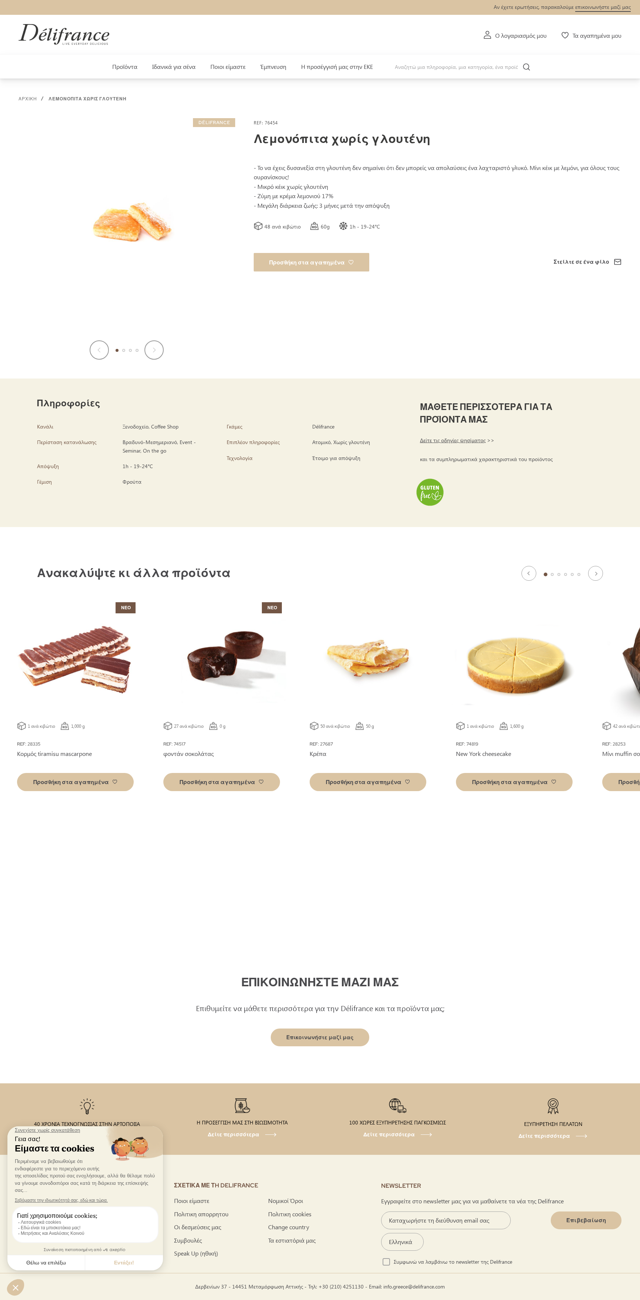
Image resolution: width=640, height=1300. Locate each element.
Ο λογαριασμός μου (521, 35)
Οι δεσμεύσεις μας (197, 1227)
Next (595, 573)
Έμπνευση (273, 66)
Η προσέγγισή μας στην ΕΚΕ (337, 66)
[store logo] (64, 34)
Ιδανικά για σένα (174, 66)
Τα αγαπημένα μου (597, 35)
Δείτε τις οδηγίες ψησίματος (453, 440)
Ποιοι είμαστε (228, 66)
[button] (99, 350)
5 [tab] (572, 574)
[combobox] (465, 67)
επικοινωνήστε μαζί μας (603, 6)
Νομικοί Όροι (285, 1200)
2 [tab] (552, 574)
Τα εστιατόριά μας (292, 1240)
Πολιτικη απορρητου (201, 1214)
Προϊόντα (124, 66)
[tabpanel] (221, 698)
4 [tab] (565, 574)
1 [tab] (545, 574)
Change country (288, 1227)
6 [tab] (578, 574)
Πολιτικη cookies (289, 1214)
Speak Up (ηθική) (196, 1253)
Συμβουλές (188, 1240)
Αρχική (28, 99)
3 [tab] (558, 574)
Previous (528, 573)
